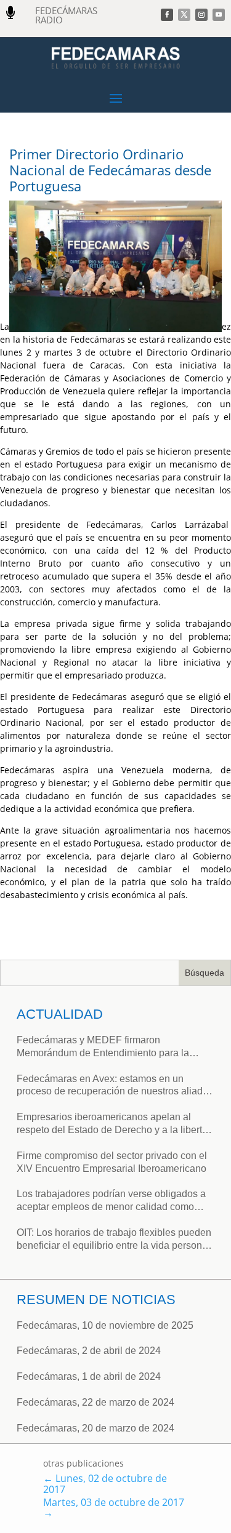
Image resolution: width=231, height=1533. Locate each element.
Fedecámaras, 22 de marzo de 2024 (95, 1402)
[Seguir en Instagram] (201, 15)
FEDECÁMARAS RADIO (66, 15)
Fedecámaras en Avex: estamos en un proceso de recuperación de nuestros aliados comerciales (115, 1086)
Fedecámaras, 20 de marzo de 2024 (95, 1428)
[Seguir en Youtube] (219, 15)
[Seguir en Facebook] (167, 15)
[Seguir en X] (184, 15)
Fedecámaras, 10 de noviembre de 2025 (105, 1325)
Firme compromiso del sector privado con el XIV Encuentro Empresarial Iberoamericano (112, 1162)
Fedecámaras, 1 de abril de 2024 (89, 1376)
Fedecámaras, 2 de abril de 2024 (89, 1350)
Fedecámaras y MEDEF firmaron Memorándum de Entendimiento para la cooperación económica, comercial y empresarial (103, 1047)
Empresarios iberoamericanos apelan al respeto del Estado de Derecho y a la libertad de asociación (115, 1124)
